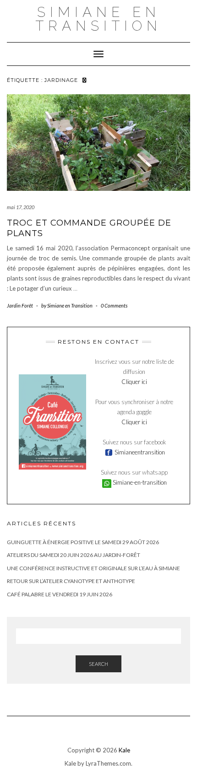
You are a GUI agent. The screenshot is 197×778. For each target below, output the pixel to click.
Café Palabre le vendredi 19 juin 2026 (59, 594)
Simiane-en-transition (139, 482)
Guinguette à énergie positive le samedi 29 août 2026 (83, 542)
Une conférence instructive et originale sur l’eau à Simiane (93, 568)
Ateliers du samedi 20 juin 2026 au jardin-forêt (73, 554)
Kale (124, 750)
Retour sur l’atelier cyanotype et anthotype (71, 581)
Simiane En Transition (98, 19)
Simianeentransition (139, 452)
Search (98, 664)
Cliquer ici (134, 381)
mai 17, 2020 (20, 207)
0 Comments (114, 305)
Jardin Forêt (20, 305)
